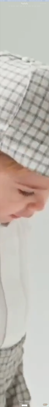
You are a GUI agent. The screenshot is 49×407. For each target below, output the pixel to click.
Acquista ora (24, 405)
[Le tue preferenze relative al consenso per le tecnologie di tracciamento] (47, 405)
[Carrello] (44, 3)
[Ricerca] (40, 3)
